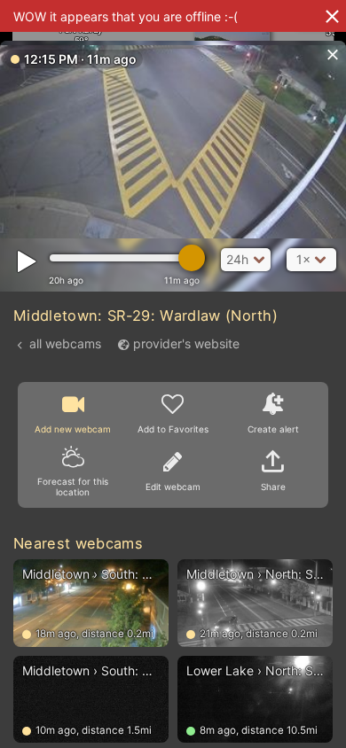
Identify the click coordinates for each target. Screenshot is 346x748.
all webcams (65, 343)
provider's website (186, 343)
